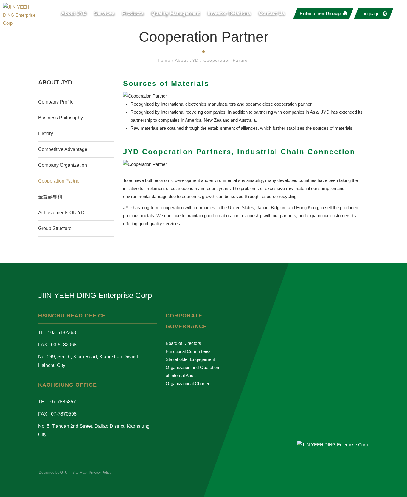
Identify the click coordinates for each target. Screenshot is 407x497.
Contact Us (272, 13)
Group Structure (55, 228)
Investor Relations (229, 13)
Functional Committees (188, 351)
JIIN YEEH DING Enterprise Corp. (96, 295)
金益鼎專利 (50, 196)
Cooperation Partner (227, 60)
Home (165, 60)
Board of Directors (183, 343)
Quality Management (175, 13)
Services (104, 13)
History (45, 133)
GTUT (65, 472)
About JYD (73, 13)
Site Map (79, 472)
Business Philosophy (60, 117)
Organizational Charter (187, 383)
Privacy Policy (100, 472)
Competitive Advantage (62, 149)
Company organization (62, 165)
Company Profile (56, 101)
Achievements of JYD (61, 212)
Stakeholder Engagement (190, 359)
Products (133, 13)
